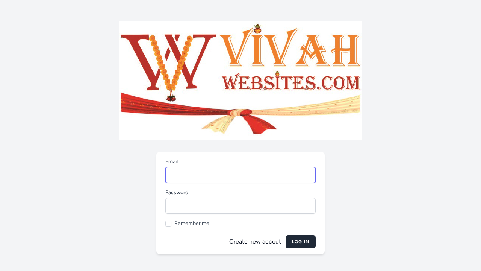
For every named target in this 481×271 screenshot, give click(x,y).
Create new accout (255, 241)
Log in (300, 241)
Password (176, 192)
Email (171, 161)
